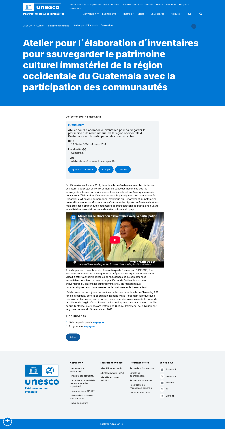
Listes (141, 13)
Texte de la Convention (142, 368)
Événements (109, 13)
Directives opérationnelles (138, 374)
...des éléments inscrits (111, 368)
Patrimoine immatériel (58, 25)
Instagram (171, 376)
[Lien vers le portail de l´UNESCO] (43, 7)
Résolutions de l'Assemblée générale (141, 386)
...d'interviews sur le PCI (112, 373)
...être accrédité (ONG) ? (82, 391)
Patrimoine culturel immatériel (43, 13)
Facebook (171, 369)
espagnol (98, 322)
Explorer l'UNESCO (164, 4)
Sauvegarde (157, 13)
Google (106, 169)
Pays (188, 13)
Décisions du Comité (140, 392)
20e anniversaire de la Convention (137, 4)
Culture (40, 25)
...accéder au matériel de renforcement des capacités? (82, 383)
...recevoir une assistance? (77, 370)
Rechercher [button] (200, 13)
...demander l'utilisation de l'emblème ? (81, 397)
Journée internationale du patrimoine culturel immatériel (94, 4)
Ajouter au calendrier (82, 169)
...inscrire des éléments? (82, 376)
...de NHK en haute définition (109, 379)
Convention (89, 13)
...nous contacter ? (79, 403)
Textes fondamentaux (141, 380)
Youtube (170, 382)
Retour (73, 337)
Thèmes (127, 13)
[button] (193, 27)
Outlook (123, 169)
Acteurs (175, 13)
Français (183, 4)
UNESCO (27, 25)
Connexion (74, 8)
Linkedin (170, 395)
